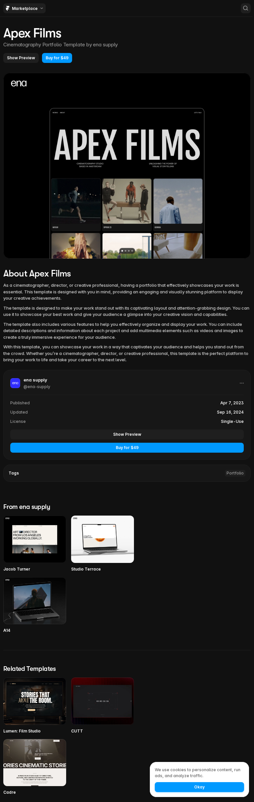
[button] (21, 58)
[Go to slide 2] (125, 251)
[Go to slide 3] (129, 251)
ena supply (105, 44)
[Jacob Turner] (34, 544)
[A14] (34, 605)
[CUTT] (102, 705)
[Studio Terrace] (102, 544)
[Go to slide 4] (132, 251)
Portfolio (235, 473)
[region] (127, 166)
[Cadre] (34, 767)
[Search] (246, 8)
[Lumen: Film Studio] (34, 705)
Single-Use (232, 421)
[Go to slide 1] (122, 251)
